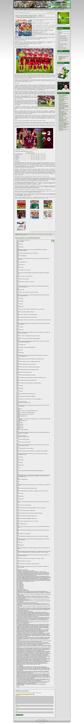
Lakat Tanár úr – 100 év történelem (64, 129)
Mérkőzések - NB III (62, 58)
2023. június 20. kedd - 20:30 (25, 240)
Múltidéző (61, 9)
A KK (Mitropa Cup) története (62, 38)
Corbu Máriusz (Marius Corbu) (63, 98)
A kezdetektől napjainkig (62, 36)
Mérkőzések (56, 9)
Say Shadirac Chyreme (50, 12)
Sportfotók (36, 149)
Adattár (17, 9)
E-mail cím (17, 707)
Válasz (18, 686)
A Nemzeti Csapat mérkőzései (63, 40)
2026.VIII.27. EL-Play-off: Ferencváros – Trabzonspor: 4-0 (63, 96)
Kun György (67, 121)
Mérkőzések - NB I (62, 57)
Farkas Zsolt (22, 149)
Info (33, 9)
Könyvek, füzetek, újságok (62, 44)
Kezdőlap (59, 30)
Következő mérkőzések (62, 116)
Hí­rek (30, 9)
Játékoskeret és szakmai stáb (64, 56)
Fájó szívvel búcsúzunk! (62, 102)
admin (18, 240)
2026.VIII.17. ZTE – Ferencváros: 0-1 (63, 111)
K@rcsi (34, 17)
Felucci (60, 129)
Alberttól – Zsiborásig (23, 9)
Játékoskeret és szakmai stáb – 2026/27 (64, 106)
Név (16, 704)
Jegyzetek (41, 9)
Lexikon (59, 34)
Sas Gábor (32, 149)
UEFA (45, 231)
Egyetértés (44, 719)
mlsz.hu (26, 149)
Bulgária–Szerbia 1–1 (29, 151)
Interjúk (36, 9)
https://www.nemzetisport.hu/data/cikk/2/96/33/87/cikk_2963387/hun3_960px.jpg (30, 470)
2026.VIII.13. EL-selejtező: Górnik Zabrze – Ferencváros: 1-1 (63, 120)
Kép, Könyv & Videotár (49, 9)
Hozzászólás (18, 695)
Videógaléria (60, 32)
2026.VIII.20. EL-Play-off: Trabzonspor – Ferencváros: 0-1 (63, 104)
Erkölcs (39, 719)
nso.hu (29, 149)
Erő (41, 719)
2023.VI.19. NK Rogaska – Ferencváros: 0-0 (22, 12)
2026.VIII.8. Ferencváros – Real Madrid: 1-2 (64, 123)
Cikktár (59, 42)
